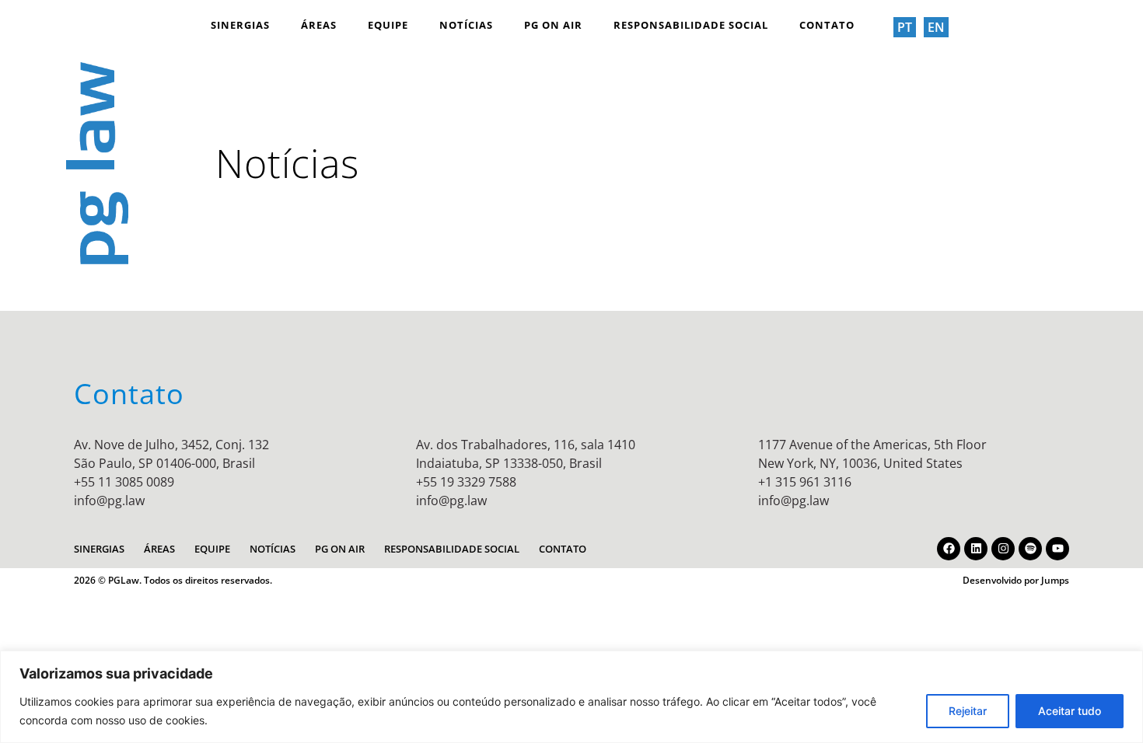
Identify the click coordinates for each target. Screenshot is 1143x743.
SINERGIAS (240, 25)
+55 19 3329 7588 (466, 481)
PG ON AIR (553, 25)
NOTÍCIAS (466, 25)
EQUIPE (388, 25)
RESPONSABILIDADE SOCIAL (690, 25)
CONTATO (827, 25)
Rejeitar (968, 710)
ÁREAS (319, 25)
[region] (571, 697)
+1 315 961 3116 (804, 481)
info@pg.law (109, 500)
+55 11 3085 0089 (124, 481)
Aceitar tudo (1069, 710)
